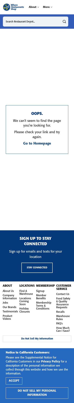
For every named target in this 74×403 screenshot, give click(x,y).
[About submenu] (38, 7)
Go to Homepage (37, 143)
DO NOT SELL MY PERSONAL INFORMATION (37, 392)
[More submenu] (51, 7)
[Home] (13, 7)
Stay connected (37, 267)
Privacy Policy (50, 361)
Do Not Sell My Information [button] (37, 338)
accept (14, 380)
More (46, 7)
